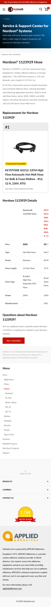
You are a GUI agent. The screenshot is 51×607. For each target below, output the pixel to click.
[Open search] (40, 9)
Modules (8, 421)
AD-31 (8, 407)
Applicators (9, 379)
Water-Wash (10, 402)
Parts (5, 375)
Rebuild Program (10, 443)
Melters (7, 416)
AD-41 (8, 411)
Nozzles (7, 425)
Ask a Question (14, 340)
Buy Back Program (11, 448)
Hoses (7, 19)
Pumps (7, 430)
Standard (9, 393)
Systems (6, 439)
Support (6, 453)
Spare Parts (9, 434)
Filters (6, 384)
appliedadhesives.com (12, 588)
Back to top (25, 474)
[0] (46, 9)
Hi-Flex (8, 398)
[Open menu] (4, 10)
